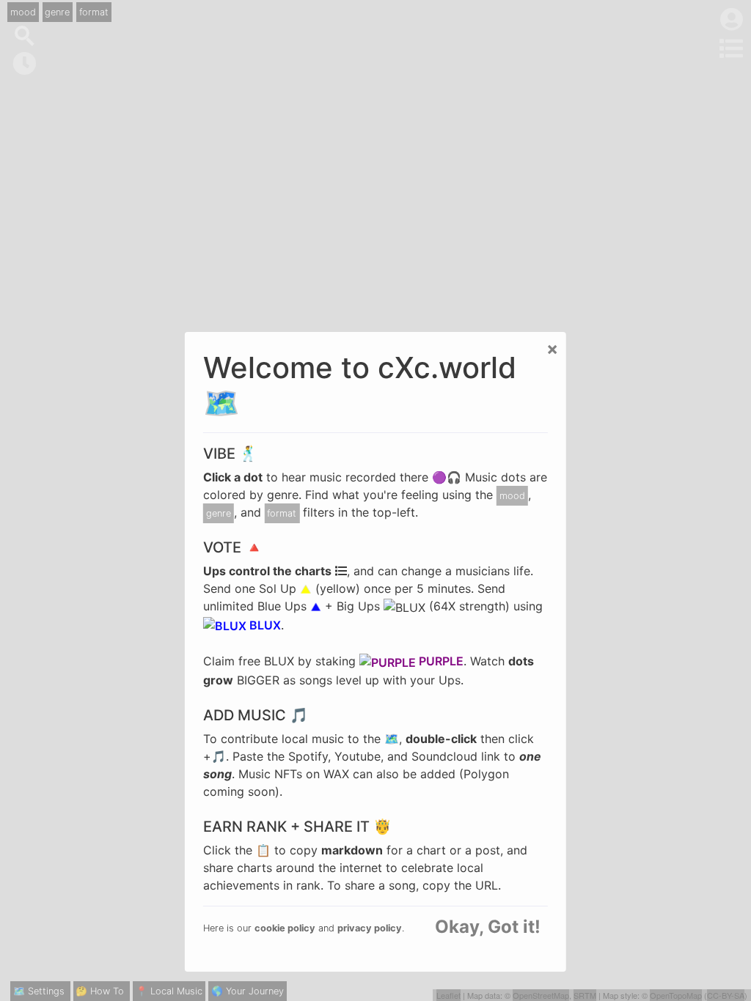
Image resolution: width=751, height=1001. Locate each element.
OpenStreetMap (541, 995)
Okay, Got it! (488, 927)
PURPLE (440, 661)
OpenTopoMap (676, 995)
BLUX (263, 625)
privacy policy (369, 928)
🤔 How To (100, 991)
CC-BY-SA (725, 995)
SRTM (585, 995)
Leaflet (448, 995)
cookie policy (284, 928)
